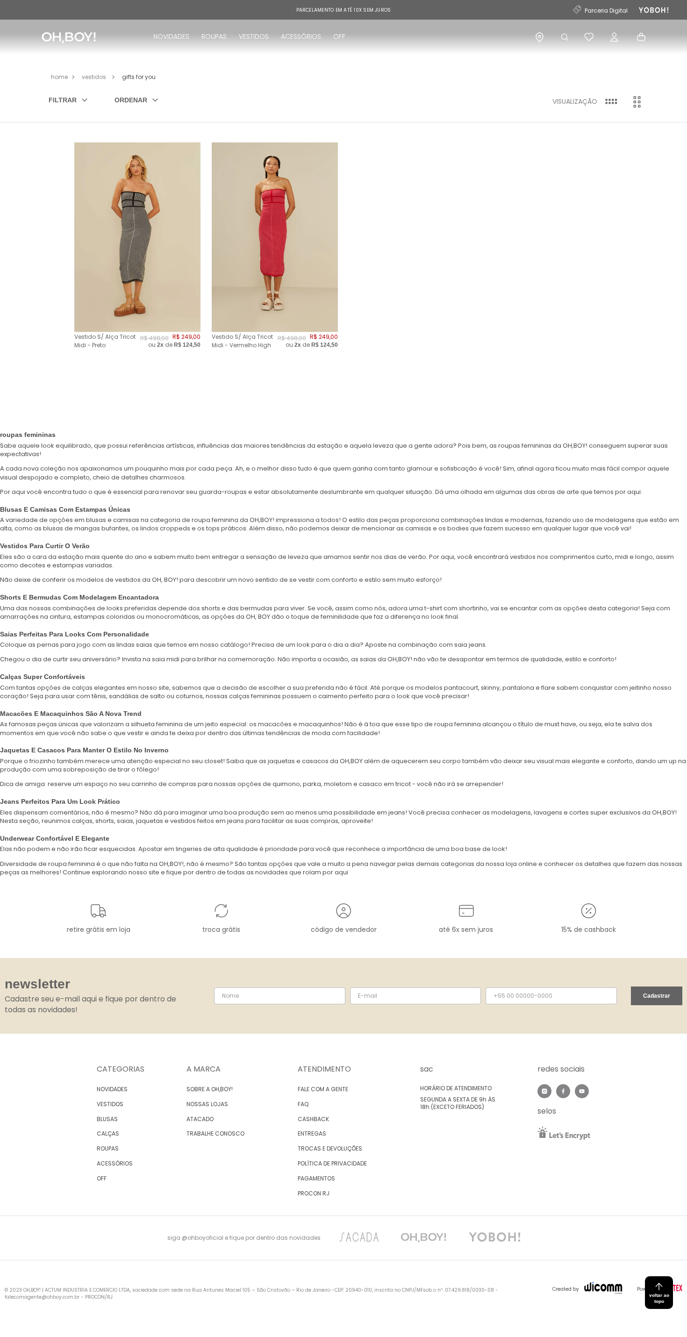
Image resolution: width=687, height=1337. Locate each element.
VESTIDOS (254, 36)
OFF (339, 36)
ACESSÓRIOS (301, 36)
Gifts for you (139, 77)
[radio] (610, 102)
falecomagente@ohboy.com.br (42, 1297)
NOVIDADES (171, 36)
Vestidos (94, 77)
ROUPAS (214, 36)
